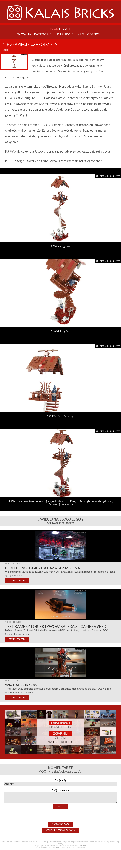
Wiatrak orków (21, 684)
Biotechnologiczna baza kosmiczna (42, 567)
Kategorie (43, 34)
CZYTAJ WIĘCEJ (17, 580)
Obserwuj (95, 34)
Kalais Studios (80, 845)
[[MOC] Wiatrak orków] (60, 677)
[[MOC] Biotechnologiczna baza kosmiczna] (60, 560)
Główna (24, 34)
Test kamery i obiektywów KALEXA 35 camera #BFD (55, 626)
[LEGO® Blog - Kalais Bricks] (60, 22)
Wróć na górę (60, 824)
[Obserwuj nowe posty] (60, 755)
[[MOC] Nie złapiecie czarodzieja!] (60, 243)
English (64, 28)
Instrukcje (64, 34)
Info (80, 34)
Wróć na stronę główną (60, 830)
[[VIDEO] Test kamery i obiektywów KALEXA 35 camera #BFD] (60, 619)
